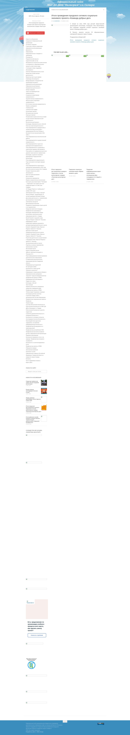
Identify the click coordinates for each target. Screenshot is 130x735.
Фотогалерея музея (31, 248)
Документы (29, 50)
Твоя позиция (29, 284)
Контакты (28, 358)
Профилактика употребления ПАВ (35, 330)
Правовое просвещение (32, 335)
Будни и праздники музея (32, 250)
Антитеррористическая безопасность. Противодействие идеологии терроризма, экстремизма (36, 320)
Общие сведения (30, 89)
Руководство (29, 57)
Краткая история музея (32, 230)
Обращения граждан (31, 348)
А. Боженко (56, 21)
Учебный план (29, 107)
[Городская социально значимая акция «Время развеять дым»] (77, 110)
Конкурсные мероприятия (32, 178)
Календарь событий (31, 283)
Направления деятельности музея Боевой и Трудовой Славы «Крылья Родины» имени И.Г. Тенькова (35, 234)
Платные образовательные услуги (35, 71)
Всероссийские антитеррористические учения (32, 391)
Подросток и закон (31, 281)
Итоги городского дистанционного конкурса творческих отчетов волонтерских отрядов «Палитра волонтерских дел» (33, 408)
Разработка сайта (30, 731)
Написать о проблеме (37, 635)
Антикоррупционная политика (33, 293)
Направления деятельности (33, 88)
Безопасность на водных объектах (35, 317)
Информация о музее (31, 221)
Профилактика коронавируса (33, 210)
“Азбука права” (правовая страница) (35, 292)
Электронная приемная (32, 349)
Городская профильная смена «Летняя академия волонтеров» (32, 383)
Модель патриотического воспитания (35, 180)
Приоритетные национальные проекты (36, 299)
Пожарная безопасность (32, 315)
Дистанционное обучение (32, 203)
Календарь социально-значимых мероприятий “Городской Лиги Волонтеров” (34, 156)
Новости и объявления (59, 9)
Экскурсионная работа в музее (34, 243)
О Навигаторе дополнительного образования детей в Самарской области (34, 261)
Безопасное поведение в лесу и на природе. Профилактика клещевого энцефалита (35, 338)
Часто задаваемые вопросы (33, 360)
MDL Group (40, 731)
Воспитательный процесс (32, 122)
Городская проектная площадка (34, 209)
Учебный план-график (31, 109)
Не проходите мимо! (31, 266)
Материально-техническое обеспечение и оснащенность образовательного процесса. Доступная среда (36, 64)
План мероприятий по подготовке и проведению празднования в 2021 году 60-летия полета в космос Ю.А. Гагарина (36, 167)
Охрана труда (29, 302)
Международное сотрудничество (34, 80)
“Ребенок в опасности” (31, 270)
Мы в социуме (29, 176)
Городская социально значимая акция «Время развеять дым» (76, 171)
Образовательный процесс (33, 86)
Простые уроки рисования (32, 174)
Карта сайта (29, 362)
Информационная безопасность (34, 324)
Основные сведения (31, 44)
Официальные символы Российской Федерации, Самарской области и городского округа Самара (35, 355)
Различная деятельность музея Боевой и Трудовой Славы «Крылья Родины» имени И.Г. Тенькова (36, 239)
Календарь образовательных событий (36, 124)
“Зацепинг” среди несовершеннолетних (36, 275)
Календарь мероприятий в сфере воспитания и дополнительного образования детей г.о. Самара (34, 214)
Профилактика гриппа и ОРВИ (34, 277)
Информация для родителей (33, 265)
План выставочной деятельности (34, 125)
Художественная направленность (34, 98)
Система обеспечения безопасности (35, 304)
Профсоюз (28, 301)
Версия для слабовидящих (36, 32)
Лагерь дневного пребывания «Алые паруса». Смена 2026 (33, 399)
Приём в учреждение (31, 106)
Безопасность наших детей (33, 268)
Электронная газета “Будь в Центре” (35, 192)
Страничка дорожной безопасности (35, 313)
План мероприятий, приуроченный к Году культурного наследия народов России (35, 161)
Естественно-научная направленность (36, 104)
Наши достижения (30, 115)
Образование (29, 51)
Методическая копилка (32, 113)
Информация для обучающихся (34, 279)
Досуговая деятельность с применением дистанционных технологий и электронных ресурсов (36, 199)
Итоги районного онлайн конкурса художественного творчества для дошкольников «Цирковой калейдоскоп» (33, 419)
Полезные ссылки (30, 351)
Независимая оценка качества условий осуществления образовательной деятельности (36, 118)
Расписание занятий (31, 111)
